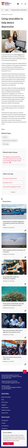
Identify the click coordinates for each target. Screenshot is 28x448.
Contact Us (4, 428)
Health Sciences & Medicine (10, 140)
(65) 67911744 (7, 378)
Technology (6, 144)
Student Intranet (5, 410)
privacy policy (15, 440)
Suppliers (3, 405)
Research (5, 137)
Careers (3, 423)
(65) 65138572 (7, 388)
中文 (2, 399)
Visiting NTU (4, 420)
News (6, 10)
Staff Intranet (4, 407)
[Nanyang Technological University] (9, 4)
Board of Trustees (6, 397)
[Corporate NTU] (2, 10)
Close (8, 443)
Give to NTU (4, 412)
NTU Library (4, 402)
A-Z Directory (5, 425)
